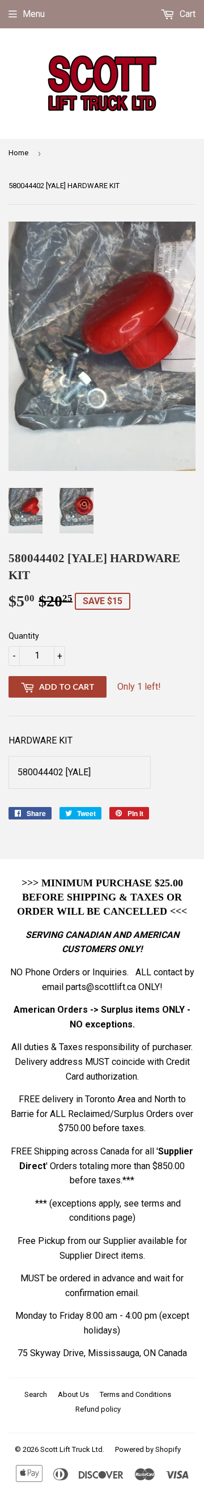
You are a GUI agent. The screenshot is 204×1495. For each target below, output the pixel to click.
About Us (73, 1394)
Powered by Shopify (148, 1449)
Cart (186, 14)
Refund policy (98, 1409)
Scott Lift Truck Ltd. (72, 1449)
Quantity (23, 635)
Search (35, 1394)
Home (18, 152)
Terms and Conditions (135, 1394)
